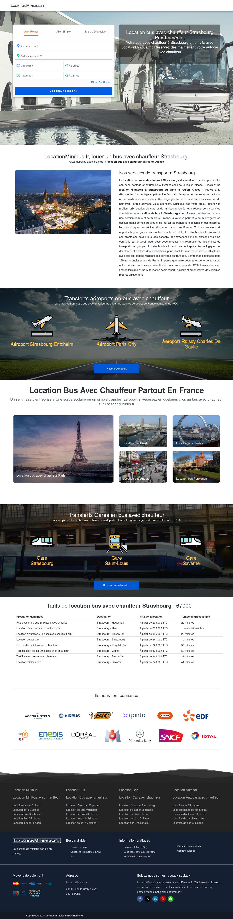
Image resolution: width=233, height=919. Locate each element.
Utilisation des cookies (189, 846)
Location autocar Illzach (27, 823)
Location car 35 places (186, 805)
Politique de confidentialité (137, 856)
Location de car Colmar (26, 805)
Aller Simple (63, 31)
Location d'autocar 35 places (136, 809)
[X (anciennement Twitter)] (148, 900)
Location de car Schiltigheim (82, 818)
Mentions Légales (186, 850)
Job (72, 856)
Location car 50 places (26, 809)
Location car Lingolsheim (134, 823)
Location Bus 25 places (26, 818)
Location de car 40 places (81, 823)
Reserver (116, 585)
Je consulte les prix (63, 91)
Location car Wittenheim (133, 814)
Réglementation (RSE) (135, 847)
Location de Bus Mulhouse (82, 809)
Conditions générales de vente (139, 851)
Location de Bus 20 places (81, 814)
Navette (117, 368)
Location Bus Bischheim (27, 814)
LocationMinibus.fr (55, 915)
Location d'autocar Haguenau (190, 809)
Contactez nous (78, 847)
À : (70, 65)
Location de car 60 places (188, 823)
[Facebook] (140, 899)
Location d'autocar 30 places (189, 814)
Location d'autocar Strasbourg (137, 805)
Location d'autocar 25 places (83, 805)
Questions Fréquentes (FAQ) (85, 851)
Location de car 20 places (134, 818)
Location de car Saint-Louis (189, 818)
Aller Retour (31, 31)
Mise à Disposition (96, 31)
